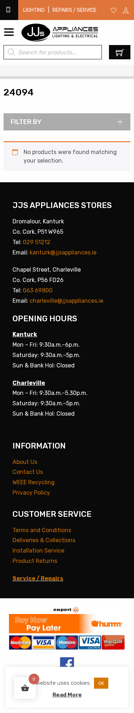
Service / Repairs (38, 578)
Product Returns (35, 561)
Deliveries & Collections (44, 540)
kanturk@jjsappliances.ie (63, 252)
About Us (25, 462)
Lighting (34, 10)
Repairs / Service (74, 10)
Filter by (26, 122)
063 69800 (38, 290)
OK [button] (101, 683)
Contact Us (28, 472)
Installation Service (38, 550)
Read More (67, 695)
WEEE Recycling (34, 482)
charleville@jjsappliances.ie (66, 300)
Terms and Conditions (42, 530)
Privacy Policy (31, 492)
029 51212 (36, 242)
